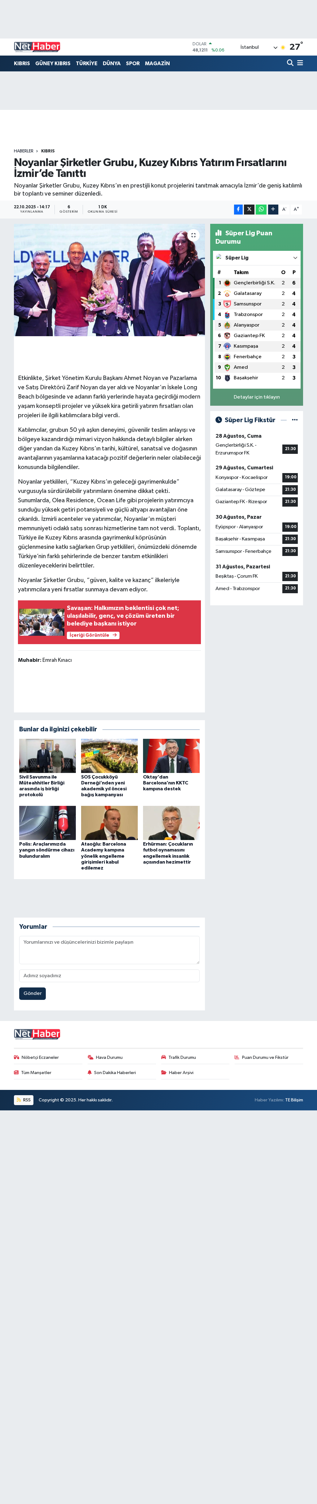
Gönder (33, 993)
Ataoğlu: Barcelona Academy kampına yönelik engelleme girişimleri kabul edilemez (103, 856)
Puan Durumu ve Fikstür (265, 1057)
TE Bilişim (294, 1100)
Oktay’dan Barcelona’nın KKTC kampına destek (165, 783)
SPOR (133, 63)
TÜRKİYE (87, 63)
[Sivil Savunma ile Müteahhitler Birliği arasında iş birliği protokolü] (47, 755)
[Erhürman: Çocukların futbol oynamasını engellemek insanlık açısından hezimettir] (171, 822)
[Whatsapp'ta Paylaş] (261, 210)
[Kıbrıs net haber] (37, 47)
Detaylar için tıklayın (257, 397)
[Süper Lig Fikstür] (295, 420)
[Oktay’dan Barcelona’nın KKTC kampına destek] (171, 755)
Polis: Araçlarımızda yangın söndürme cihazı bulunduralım (46, 850)
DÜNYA (112, 63)
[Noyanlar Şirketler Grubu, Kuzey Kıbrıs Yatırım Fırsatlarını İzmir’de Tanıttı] (109, 280)
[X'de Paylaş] (249, 210)
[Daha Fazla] (273, 210)
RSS (26, 1100)
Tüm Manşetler (36, 1072)
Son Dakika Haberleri (115, 1072)
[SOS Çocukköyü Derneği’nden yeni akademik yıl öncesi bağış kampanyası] (109, 755)
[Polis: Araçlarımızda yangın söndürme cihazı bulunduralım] (47, 822)
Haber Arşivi (181, 1072)
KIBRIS (22, 63)
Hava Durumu (109, 1057)
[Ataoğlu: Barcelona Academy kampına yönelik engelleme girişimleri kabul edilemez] (109, 822)
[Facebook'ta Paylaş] (238, 210)
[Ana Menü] (299, 63)
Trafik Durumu (182, 1057)
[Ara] (291, 63)
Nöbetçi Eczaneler (40, 1057)
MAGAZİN (157, 63)
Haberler (23, 151)
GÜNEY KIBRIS (53, 63)
